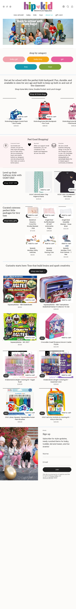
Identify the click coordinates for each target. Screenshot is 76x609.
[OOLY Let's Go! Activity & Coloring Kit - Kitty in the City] (56, 401)
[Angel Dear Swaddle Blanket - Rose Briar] (66, 212)
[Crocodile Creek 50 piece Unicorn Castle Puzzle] (56, 326)
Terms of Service (48, 478)
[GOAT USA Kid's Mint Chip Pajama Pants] (38, 182)
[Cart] (72, 6)
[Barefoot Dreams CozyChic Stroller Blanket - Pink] (32, 212)
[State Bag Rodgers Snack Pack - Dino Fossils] (16, 109)
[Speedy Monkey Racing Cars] (49, 240)
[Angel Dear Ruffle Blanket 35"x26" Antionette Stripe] (49, 212)
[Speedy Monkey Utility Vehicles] (32, 240)
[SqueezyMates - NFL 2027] (20, 326)
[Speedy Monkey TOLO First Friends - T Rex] (66, 240)
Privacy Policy (53, 476)
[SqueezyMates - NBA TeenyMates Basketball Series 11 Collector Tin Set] (56, 289)
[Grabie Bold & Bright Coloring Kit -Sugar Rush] (20, 364)
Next (71, 109)
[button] (18, 15)
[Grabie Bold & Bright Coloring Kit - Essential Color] (56, 364)
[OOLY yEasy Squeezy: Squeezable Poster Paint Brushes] (20, 401)
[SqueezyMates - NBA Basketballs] (20, 289)
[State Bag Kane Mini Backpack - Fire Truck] (45, 109)
